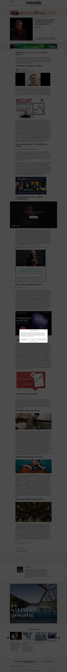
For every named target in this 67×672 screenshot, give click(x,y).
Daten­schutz (32, 341)
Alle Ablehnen (33, 339)
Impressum (35, 341)
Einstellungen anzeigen (42, 339)
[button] (46, 330)
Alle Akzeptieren (24, 339)
